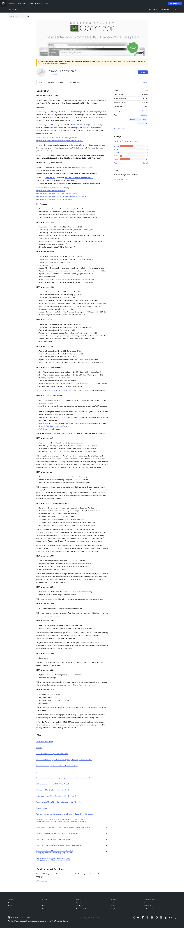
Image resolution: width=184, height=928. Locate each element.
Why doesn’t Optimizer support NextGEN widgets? (54, 839)
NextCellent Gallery (81, 125)
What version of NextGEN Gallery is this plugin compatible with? (59, 802)
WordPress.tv (81, 909)
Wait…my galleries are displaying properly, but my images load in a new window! (64, 778)
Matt (146, 903)
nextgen (144, 119)
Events (112, 903)
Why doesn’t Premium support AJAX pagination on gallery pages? (59, 845)
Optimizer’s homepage (95, 117)
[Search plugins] (28, 16)
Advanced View (119, 128)
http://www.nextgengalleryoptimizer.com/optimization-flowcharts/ (59, 141)
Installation (62, 82)
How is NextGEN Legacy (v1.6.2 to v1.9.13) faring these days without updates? (64, 760)
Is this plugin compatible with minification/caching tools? (56, 796)
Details (40, 82)
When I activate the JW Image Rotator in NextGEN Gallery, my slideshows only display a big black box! (54, 852)
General (39, 748)
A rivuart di (11, 900)
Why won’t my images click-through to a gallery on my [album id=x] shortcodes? (64, 814)
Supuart (78, 903)
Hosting (10, 906)
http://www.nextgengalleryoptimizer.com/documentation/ (56, 193)
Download (143, 72)
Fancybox (83, 145)
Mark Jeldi (53, 74)
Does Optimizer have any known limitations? (52, 754)
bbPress (147, 906)
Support (145, 82)
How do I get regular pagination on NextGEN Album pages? (57, 833)
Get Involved (114, 900)
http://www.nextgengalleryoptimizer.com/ (50, 191)
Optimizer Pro (50, 167)
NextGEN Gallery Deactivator (76, 167)
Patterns (44, 909)
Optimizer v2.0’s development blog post (59, 433)
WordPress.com (150, 900)
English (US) (144, 111)
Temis (44, 903)
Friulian (28, 917)
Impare (78, 900)
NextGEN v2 (51, 112)
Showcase (45, 900)
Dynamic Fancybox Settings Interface (79, 178)
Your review (118, 163)
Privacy (10, 909)
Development (75, 82)
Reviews (51, 82)
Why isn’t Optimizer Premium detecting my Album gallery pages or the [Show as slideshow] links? (53, 859)
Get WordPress (175, 3)
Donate (113, 906)
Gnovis (10, 903)
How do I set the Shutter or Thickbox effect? (52, 790)
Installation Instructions (44, 742)
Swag (112, 909)
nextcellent (144, 115)
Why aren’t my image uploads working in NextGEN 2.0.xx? (57, 766)
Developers (79, 906)
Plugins (44, 906)
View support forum (121, 179)
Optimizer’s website (46, 429)
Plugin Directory (13, 9)
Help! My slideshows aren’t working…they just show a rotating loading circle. (63, 827)
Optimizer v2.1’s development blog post (58, 391)
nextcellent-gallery (135, 119)
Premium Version (42, 808)
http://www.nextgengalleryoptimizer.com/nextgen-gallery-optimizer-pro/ (61, 196)
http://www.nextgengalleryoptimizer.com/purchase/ (54, 199)
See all (145, 163)
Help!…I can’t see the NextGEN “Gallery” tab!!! (52, 784)
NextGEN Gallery (142, 123)
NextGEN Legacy (53, 125)
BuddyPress (148, 909)
